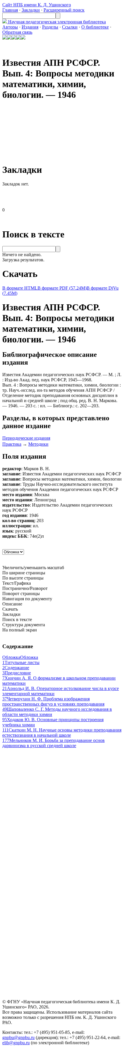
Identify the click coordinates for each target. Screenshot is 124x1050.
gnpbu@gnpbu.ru (18, 1037)
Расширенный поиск (64, 9)
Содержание (15, 667)
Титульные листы (21, 662)
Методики (38, 444)
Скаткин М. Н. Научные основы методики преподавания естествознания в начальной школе (61, 732)
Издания (30, 27)
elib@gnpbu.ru (16, 1042)
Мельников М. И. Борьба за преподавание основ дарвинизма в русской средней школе (53, 743)
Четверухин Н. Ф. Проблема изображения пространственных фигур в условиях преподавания (53, 701)
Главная (10, 9)
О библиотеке (95, 27)
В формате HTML (19, 288)
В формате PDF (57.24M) (62, 288)
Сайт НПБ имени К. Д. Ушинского (36, 4)
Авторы (10, 27)
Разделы (50, 27)
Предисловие (16, 672)
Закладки (31, 9)
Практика (11, 444)
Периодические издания (26, 438)
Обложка (20, 657)
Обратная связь (17, 32)
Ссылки (70, 27)
